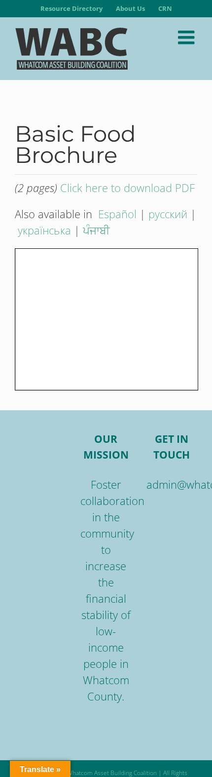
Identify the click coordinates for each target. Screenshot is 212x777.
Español (117, 213)
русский (167, 213)
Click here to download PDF (127, 187)
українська (44, 230)
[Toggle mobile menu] (187, 37)
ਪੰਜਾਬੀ (96, 230)
